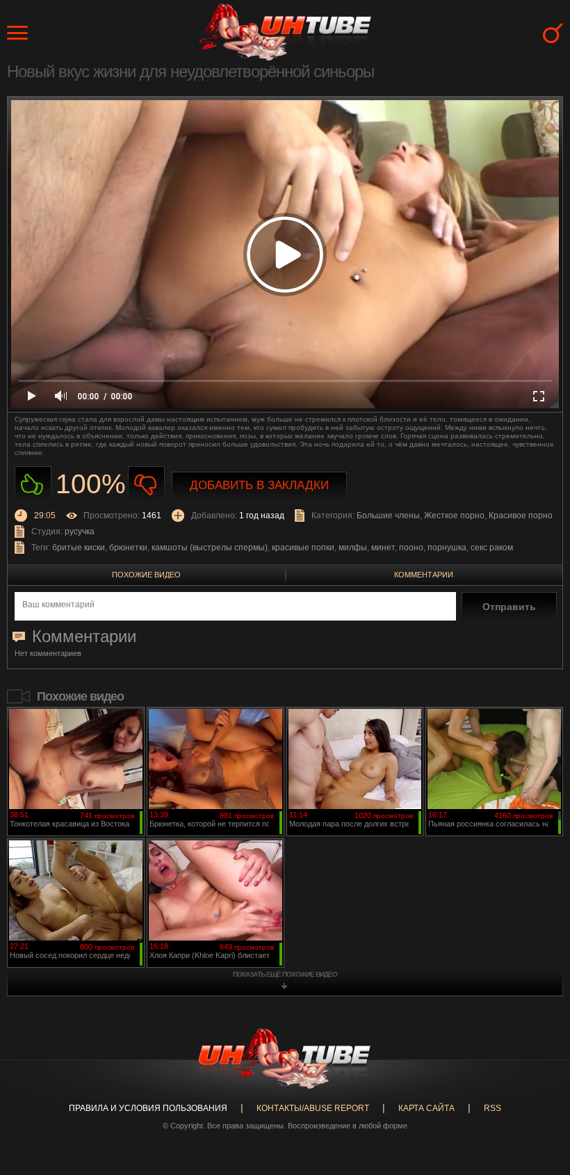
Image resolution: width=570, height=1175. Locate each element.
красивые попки (303, 547)
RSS (492, 1108)
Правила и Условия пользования (148, 1108)
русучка (80, 531)
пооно (411, 547)
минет (383, 547)
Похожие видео (146, 574)
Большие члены (388, 515)
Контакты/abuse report (312, 1108)
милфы (353, 547)
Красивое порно (521, 515)
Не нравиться (146, 484)
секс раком (492, 547)
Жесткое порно (454, 515)
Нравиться (33, 484)
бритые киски (78, 547)
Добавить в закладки (259, 485)
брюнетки (128, 547)
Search (553, 33)
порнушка (446, 547)
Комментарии (423, 574)
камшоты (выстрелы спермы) (210, 547)
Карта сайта (426, 1108)
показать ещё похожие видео (285, 974)
